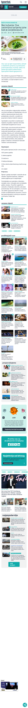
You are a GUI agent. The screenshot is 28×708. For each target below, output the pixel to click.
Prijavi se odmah (8, 463)
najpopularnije (10, 515)
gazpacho (17, 231)
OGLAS (14, 15)
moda (3, 472)
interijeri (24, 472)
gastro (4, 231)
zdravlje (16, 472)
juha (10, 231)
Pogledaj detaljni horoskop (14, 429)
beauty (10, 472)
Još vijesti (12, 564)
